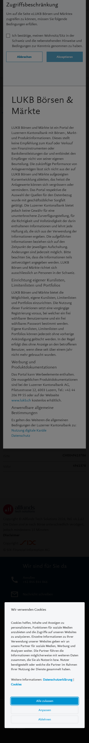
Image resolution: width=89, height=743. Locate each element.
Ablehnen (44, 719)
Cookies (16, 684)
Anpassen (44, 710)
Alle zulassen (44, 701)
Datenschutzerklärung (57, 680)
